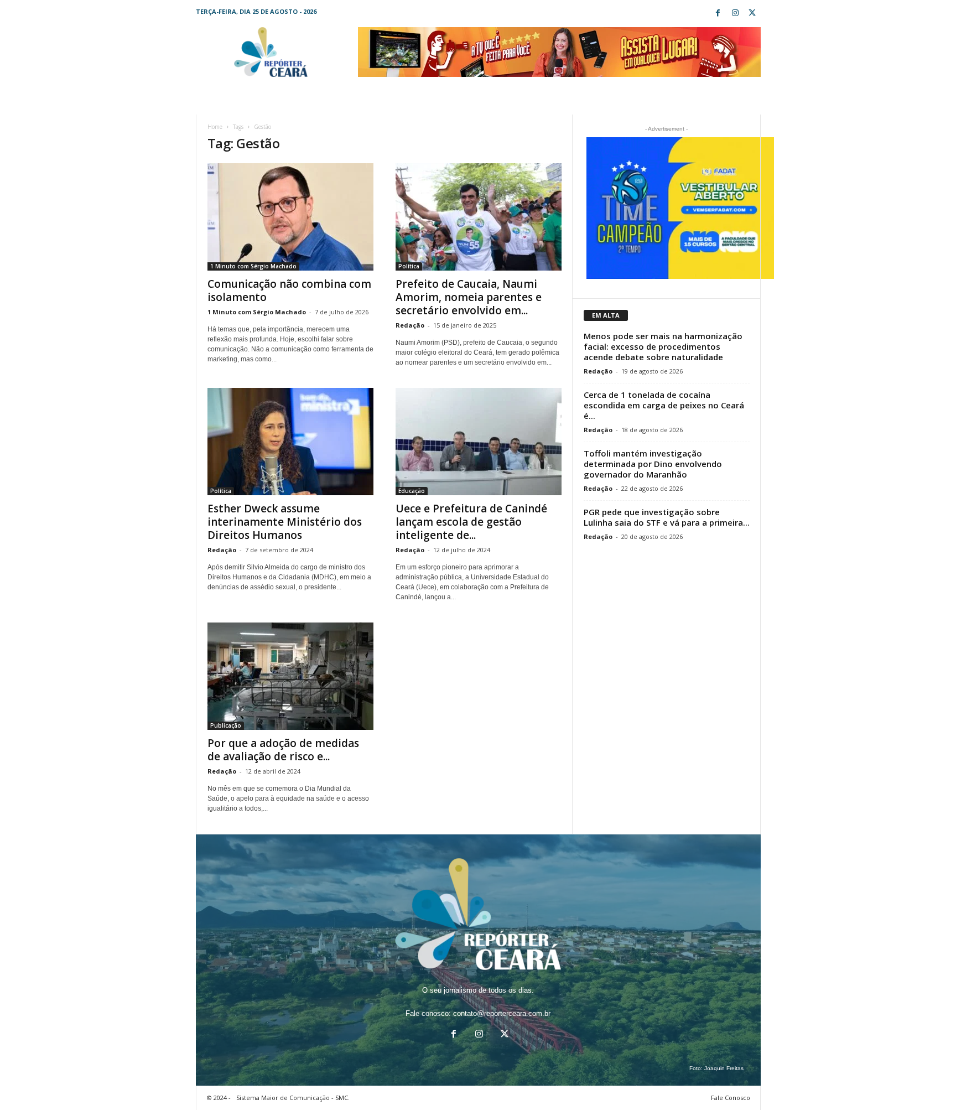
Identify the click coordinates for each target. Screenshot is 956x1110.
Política (408, 266)
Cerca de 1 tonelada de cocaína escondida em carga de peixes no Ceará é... (664, 405)
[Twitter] (752, 14)
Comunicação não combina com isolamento (289, 290)
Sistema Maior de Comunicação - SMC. (293, 1097)
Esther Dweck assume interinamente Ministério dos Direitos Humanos (284, 521)
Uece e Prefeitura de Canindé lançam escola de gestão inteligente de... (471, 521)
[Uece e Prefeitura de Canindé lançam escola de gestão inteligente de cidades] (479, 441)
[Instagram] (735, 14)
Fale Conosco (730, 1097)
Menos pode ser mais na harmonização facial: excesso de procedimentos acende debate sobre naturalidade (663, 346)
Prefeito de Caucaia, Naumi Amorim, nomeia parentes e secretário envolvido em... (469, 297)
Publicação (225, 725)
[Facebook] (718, 14)
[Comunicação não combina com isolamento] (290, 217)
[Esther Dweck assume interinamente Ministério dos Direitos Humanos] (290, 441)
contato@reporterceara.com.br (501, 1013)
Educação (411, 491)
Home (214, 127)
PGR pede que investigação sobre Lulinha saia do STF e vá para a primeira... (667, 517)
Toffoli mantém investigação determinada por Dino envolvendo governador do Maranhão (653, 464)
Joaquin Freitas (724, 1068)
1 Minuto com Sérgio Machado (253, 266)
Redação (410, 325)
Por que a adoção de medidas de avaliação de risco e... (283, 750)
